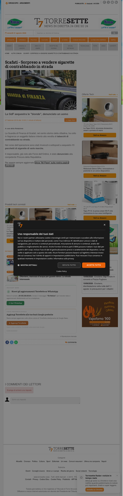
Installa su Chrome (94, 489)
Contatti (113, 46)
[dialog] (61, 248)
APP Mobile (75, 479)
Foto (95, 46)
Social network (81, 471)
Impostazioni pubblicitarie (64, 255)
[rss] (116, 2)
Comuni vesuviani (75, 461)
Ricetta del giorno (54, 47)
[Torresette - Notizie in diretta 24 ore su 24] (61, 449)
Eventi (9, 46)
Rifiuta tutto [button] (69, 265)
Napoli (113, 40)
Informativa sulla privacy (64, 258)
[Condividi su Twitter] (11, 342)
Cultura (45, 40)
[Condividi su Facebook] (7, 342)
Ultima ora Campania (98, 40)
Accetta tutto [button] (94, 265)
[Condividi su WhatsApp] (16, 342)
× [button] (104, 225)
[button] (27, 265)
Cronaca (22, 40)
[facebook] (104, 2)
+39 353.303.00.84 (24, 296)
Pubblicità (66, 479)
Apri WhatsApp (16, 303)
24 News (65, 40)
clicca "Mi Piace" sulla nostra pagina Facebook (37, 164)
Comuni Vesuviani (79, 40)
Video (103, 46)
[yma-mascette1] (108, 23)
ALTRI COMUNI (16, 53)
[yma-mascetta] (14, 23)
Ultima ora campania (92, 461)
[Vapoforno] (100, 312)
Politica (34, 40)
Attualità (10, 40)
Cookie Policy (56, 479)
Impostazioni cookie (44, 258)
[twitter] (108, 2)
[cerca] (114, 32)
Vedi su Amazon (99, 135)
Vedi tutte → (72, 205)
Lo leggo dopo (70, 120)
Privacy (35, 479)
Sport (55, 40)
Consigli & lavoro (38, 471)
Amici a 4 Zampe (38, 47)
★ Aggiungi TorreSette (17, 323)
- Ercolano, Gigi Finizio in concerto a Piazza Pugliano (99, 278)
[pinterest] (112, 2)
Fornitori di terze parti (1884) (66, 247)
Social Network (70, 47)
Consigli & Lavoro (22, 47)
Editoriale (55, 461)
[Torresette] (61, 23)
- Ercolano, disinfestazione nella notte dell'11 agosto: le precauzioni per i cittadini (98, 286)
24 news (64, 461)
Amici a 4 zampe (52, 471)
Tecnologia (84, 46)
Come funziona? (12, 330)
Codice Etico (44, 479)
